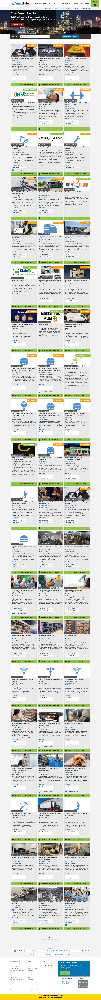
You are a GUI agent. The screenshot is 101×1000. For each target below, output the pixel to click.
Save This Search (17, 24)
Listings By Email (49, 8)
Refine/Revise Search (69, 37)
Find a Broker (75, 3)
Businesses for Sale (40, 3)
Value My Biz (75, 8)
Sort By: (14, 36)
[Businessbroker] (21, 3)
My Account (86, 8)
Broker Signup (85, 3)
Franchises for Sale (54, 3)
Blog (81, 8)
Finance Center (58, 8)
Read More (15, 74)
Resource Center (67, 8)
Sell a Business (66, 3)
